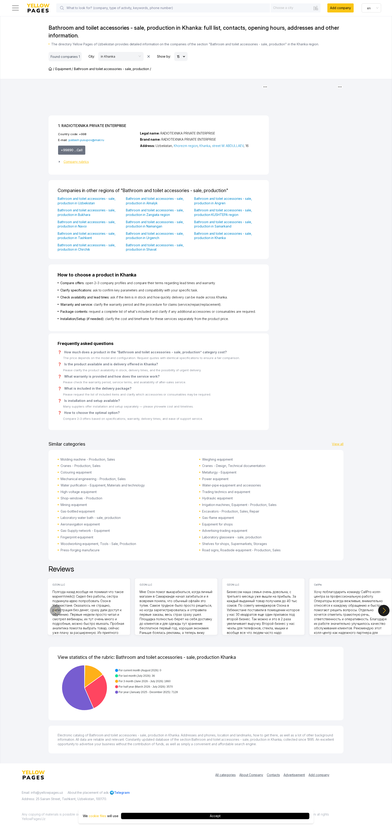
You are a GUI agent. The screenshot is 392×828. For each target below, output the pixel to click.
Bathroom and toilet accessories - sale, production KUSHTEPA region (223, 212)
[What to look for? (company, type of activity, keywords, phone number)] (62, 8)
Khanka (204, 146)
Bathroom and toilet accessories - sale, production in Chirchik (86, 247)
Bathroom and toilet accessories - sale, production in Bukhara (86, 212)
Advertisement (294, 775)
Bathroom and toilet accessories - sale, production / (112, 69)
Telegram (122, 792)
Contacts (273, 775)
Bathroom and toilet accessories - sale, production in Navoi (86, 224)
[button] (97, 161)
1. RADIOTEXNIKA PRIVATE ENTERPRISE (92, 125)
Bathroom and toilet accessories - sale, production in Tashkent (86, 236)
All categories (225, 775)
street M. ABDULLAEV (228, 146)
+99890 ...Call (72, 150)
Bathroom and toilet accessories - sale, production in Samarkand (223, 224)
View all (337, 444)
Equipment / (64, 69)
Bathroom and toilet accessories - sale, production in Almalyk (155, 201)
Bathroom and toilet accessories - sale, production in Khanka (223, 236)
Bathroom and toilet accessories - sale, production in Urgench (155, 236)
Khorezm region (186, 146)
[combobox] (295, 7)
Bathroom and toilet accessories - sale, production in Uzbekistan (86, 201)
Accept (215, 816)
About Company (251, 775)
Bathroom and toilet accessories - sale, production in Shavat (155, 247)
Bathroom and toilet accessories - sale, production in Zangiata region (155, 212)
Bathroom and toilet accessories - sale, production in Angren (223, 201)
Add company (340, 8)
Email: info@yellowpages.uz (42, 792)
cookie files (97, 816)
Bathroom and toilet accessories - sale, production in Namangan (155, 224)
